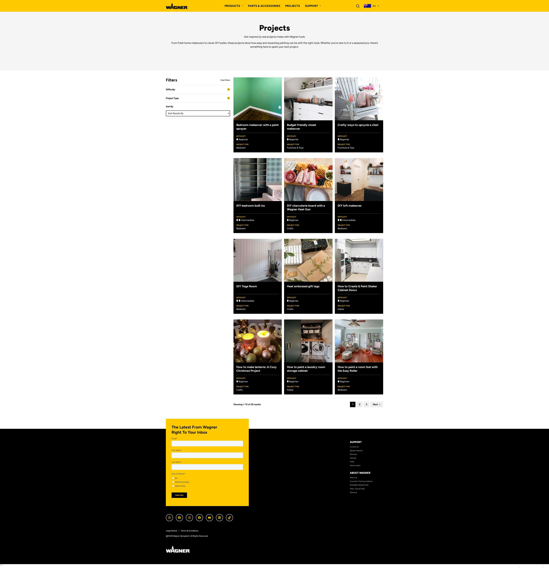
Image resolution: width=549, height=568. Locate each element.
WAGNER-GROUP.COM (359, 485)
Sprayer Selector (356, 451)
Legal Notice (171, 531)
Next (375, 404)
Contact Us (354, 447)
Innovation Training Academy (361, 481)
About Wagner (360, 472)
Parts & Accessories (264, 6)
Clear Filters (225, 80)
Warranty (353, 454)
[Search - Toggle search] (357, 6)
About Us (353, 478)
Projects (292, 6)
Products (232, 6)
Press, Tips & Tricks (357, 489)
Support (311, 6)
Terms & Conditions (189, 531)
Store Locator (355, 465)
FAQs (352, 462)
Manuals (353, 458)
